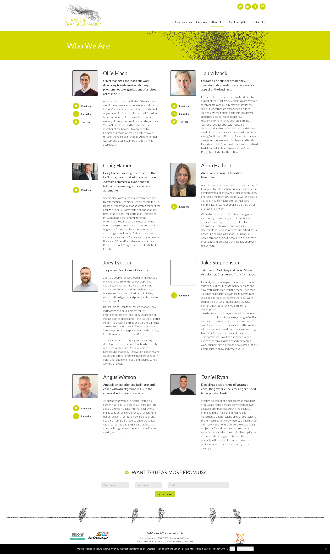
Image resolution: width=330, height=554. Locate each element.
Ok (232, 548)
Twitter (85, 121)
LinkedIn (86, 114)
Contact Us (258, 22)
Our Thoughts (237, 22)
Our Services (183, 22)
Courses (201, 22)
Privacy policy (245, 548)
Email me (86, 106)
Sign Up (163, 494)
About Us (217, 22)
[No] (325, 549)
